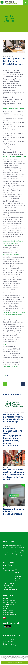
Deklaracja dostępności (9, 602)
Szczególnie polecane (18, 412)
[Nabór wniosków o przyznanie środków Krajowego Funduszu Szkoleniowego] (14, 404)
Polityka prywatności (9, 600)
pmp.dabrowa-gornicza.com (12, 344)
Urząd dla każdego (8, 604)
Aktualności (6, 426)
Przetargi (6, 608)
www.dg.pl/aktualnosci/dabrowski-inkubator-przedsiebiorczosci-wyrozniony (14, 315)
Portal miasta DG (8, 610)
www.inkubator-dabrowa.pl (12, 254)
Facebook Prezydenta (9, 614)
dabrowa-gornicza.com (10, 366)
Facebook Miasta (8, 612)
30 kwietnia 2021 (8, 56)
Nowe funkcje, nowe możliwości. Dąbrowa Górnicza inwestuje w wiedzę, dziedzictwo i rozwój (13, 474)
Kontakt (5, 606)
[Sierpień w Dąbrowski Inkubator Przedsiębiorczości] (14, 495)
